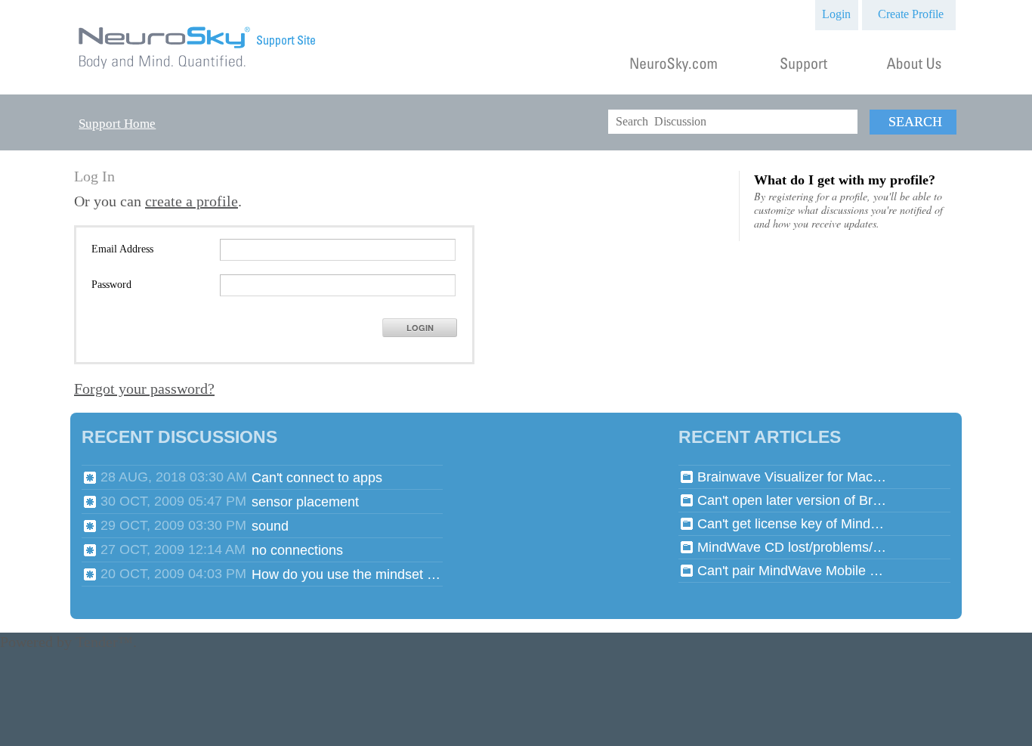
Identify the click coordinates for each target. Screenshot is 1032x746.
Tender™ (104, 641)
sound (270, 526)
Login (836, 14)
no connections (297, 550)
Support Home (117, 123)
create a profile (191, 201)
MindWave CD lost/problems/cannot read (791, 547)
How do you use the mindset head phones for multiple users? (346, 574)
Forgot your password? (144, 388)
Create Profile (911, 14)
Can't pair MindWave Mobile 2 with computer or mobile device (791, 570)
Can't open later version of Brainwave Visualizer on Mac (791, 500)
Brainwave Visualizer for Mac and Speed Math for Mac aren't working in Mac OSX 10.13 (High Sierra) (791, 476)
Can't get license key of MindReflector (791, 523)
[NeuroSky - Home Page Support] (198, 69)
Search (915, 121)
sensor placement (305, 501)
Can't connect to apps (317, 477)
